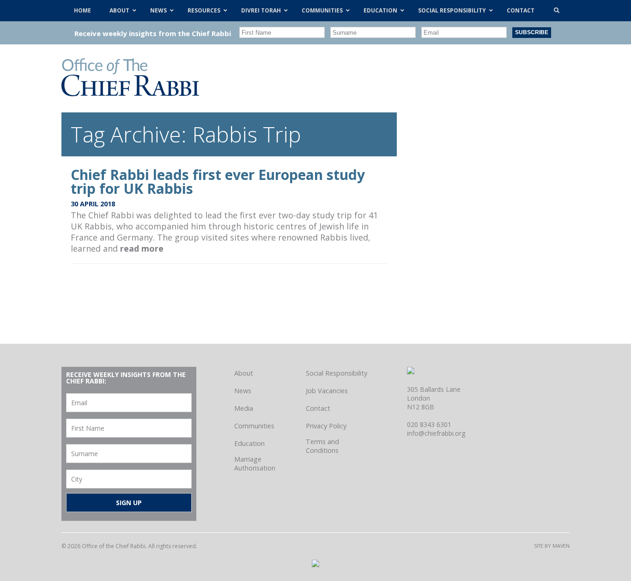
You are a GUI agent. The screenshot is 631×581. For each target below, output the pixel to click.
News (242, 390)
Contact (318, 408)
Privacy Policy (326, 425)
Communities (254, 425)
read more (142, 248)
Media (243, 408)
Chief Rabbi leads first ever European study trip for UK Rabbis (218, 181)
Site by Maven (552, 545)
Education (249, 443)
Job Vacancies (327, 390)
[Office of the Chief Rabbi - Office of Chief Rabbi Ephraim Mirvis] (130, 93)
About (243, 373)
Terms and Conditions (322, 446)
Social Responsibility (336, 373)
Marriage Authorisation (254, 463)
